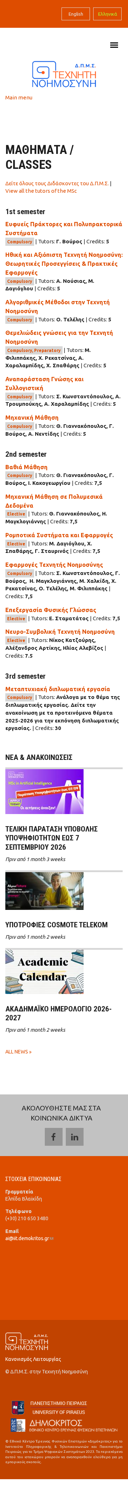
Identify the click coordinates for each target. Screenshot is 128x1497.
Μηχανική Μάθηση (32, 417)
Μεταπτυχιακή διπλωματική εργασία (57, 689)
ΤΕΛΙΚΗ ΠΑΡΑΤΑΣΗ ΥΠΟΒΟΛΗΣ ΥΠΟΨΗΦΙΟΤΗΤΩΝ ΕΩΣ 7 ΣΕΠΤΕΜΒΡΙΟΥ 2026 (51, 838)
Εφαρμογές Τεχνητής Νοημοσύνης (54, 564)
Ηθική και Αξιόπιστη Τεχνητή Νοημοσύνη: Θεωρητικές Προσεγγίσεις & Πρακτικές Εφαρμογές (64, 264)
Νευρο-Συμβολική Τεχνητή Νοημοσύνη (60, 631)
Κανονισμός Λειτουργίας (33, 1359)
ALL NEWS (17, 1052)
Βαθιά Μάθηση (26, 467)
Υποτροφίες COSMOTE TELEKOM (56, 925)
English (76, 13)
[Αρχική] (64, 73)
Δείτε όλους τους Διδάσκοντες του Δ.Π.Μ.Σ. (57, 183)
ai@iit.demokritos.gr (29, 1238)
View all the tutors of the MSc (41, 191)
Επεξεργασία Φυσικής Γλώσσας (50, 610)
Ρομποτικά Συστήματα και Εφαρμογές (59, 535)
